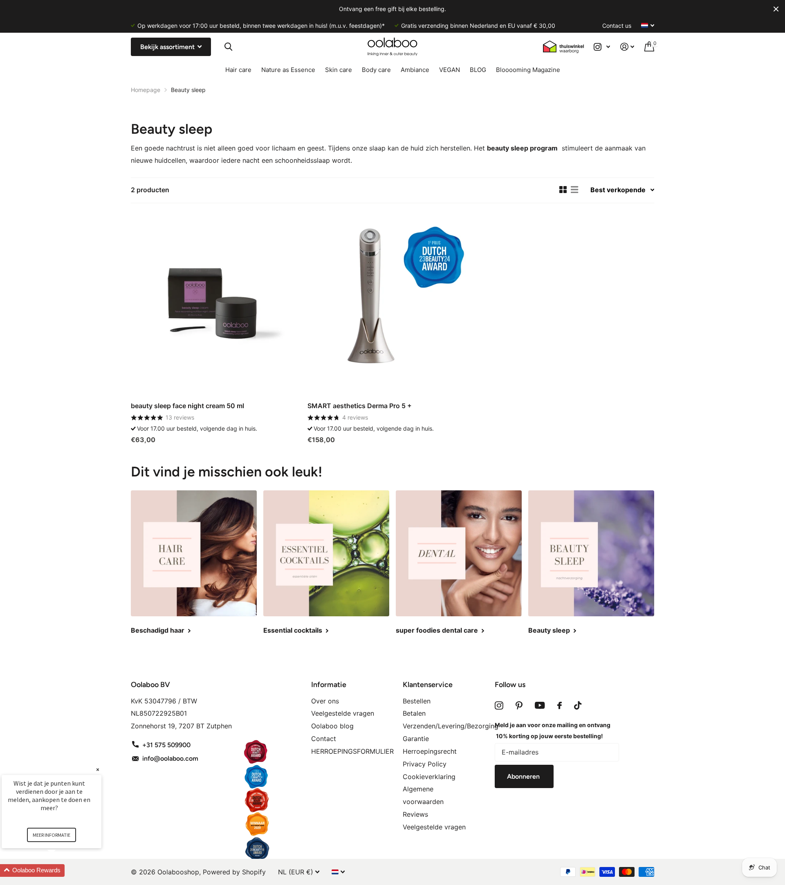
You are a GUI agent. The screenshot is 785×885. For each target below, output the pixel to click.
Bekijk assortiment (168, 47)
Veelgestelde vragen (342, 713)
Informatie (328, 684)
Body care (376, 70)
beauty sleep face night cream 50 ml (187, 406)
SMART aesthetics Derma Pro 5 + (359, 406)
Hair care (238, 70)
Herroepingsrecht (430, 751)
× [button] (97, 769)
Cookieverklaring (429, 777)
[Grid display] (563, 189)
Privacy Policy (424, 764)
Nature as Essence (288, 70)
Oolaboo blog (332, 726)
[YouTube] (540, 705)
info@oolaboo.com (170, 758)
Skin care (338, 70)
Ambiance (415, 70)
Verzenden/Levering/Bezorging (450, 726)
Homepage (145, 89)
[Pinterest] (519, 705)
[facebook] (559, 705)
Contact (323, 739)
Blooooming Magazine (528, 70)
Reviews (415, 814)
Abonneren (524, 776)
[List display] (574, 189)
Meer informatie (51, 835)
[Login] (627, 47)
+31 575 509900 (166, 745)
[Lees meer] (602, 47)
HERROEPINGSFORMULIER (352, 751)
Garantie (416, 739)
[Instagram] (499, 705)
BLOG (478, 70)
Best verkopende (618, 190)
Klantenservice (428, 684)
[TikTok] (577, 705)
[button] (61, 870)
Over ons (325, 701)
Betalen (414, 713)
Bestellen (417, 701)
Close (776, 9)
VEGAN (449, 70)
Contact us (616, 25)
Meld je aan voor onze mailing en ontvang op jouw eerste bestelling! (552, 730)
